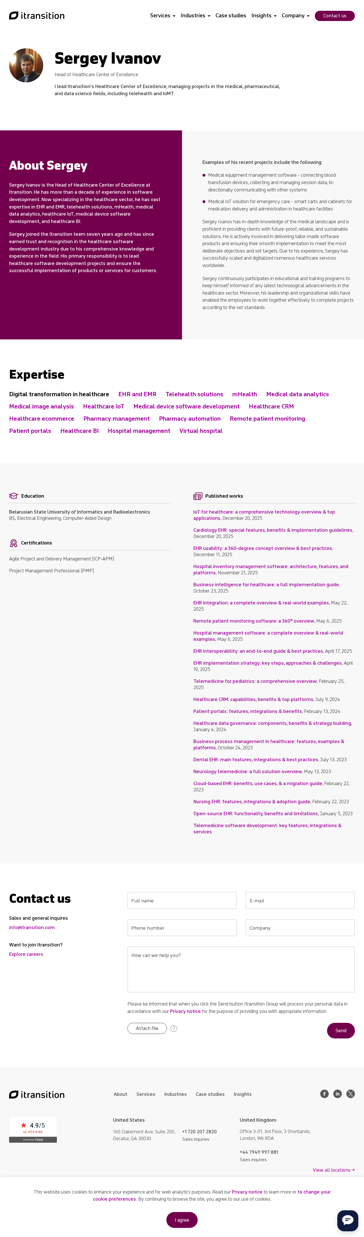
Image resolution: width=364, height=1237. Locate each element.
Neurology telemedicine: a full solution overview (247, 771)
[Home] (36, 15)
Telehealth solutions (194, 394)
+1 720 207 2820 (199, 1131)
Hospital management (139, 430)
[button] (147, 1028)
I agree (182, 1220)
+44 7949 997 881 (259, 1152)
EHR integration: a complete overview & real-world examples (261, 603)
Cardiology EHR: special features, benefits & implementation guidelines (272, 530)
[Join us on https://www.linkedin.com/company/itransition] (337, 1096)
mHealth (244, 394)
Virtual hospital (201, 430)
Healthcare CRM (271, 406)
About (120, 1094)
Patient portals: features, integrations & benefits (247, 711)
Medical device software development (186, 406)
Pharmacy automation (190, 418)
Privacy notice (185, 1011)
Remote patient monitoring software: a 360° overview (253, 621)
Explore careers (26, 954)
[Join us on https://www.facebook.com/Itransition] (324, 1096)
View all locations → (334, 1170)
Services (160, 15)
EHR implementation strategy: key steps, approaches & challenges (267, 663)
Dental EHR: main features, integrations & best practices (255, 759)
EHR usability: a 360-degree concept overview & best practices (262, 548)
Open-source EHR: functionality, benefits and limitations (255, 813)
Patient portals (30, 430)
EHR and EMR (137, 394)
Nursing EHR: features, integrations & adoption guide (251, 801)
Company (293, 15)
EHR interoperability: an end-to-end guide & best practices (258, 651)
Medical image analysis (41, 406)
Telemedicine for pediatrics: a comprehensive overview (255, 681)
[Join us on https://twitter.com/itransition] (350, 1096)
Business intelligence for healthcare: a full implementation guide (266, 584)
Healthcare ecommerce (41, 418)
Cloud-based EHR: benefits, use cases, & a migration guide (257, 783)
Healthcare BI (79, 430)
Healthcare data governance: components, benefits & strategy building (272, 723)
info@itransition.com (32, 927)
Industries (193, 15)
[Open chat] (347, 1220)
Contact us (334, 15)
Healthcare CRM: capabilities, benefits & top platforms (253, 699)
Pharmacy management (116, 418)
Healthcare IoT (103, 406)
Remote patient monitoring (267, 418)
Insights (261, 15)
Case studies (231, 15)
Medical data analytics (297, 394)
